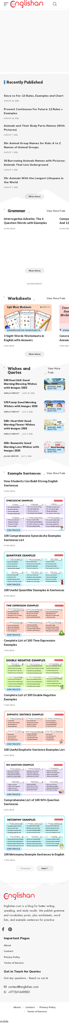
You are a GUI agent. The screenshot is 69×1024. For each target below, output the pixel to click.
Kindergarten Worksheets (23, 330)
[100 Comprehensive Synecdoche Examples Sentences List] (34, 514)
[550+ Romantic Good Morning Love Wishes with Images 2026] (54, 447)
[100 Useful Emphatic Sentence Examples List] (34, 728)
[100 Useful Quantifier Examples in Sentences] (34, 568)
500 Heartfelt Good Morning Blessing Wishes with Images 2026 (20, 383)
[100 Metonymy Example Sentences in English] (34, 832)
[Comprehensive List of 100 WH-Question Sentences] (34, 778)
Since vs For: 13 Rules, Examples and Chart (33, 95)
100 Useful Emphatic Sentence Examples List (34, 749)
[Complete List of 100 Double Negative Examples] (34, 673)
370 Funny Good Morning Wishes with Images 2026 (20, 404)
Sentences (13, 530)
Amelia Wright (12, 393)
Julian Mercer (11, 456)
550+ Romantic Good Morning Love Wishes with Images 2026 (21, 446)
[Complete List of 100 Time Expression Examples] (34, 618)
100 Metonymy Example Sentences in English (34, 854)
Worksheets (19, 298)
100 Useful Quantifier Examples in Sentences (34, 590)
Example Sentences (24, 473)
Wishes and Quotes (19, 370)
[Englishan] (26, 4)
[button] (7, 4)
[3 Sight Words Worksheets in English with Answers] (28, 317)
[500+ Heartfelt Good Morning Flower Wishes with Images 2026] (54, 425)
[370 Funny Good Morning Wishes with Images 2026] (54, 406)
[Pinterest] (10, 929)
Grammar (16, 211)
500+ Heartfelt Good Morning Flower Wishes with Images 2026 (19, 424)
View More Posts (56, 211)
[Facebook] (3, 929)
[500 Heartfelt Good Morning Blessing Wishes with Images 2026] (54, 384)
